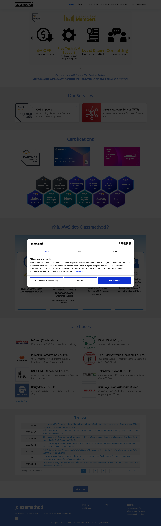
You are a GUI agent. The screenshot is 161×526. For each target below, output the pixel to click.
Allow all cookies (114, 281)
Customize (79, 281)
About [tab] (115, 251)
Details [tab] (80, 251)
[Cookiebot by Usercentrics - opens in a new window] (120, 243)
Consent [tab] (45, 251)
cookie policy (79, 271)
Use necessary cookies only (46, 281)
